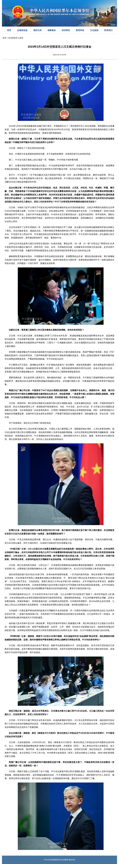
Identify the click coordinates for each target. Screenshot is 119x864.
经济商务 (66, 30)
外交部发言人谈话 (15, 38)
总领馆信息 (22, 30)
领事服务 (52, 30)
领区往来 (37, 30)
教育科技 (80, 30)
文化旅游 (94, 30)
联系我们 (108, 30)
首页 (9, 30)
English (113, 25)
